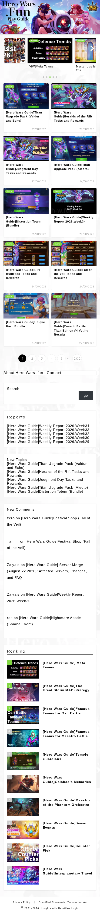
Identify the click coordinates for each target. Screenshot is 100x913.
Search (13, 389)
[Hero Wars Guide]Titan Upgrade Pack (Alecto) (47, 487)
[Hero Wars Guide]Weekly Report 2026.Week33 (48, 430)
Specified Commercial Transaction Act (63, 902)
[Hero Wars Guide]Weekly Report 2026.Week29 (48, 442)
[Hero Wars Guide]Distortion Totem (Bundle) (45, 491)
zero (11, 518)
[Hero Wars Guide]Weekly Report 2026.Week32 (48, 434)
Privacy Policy (22, 902)
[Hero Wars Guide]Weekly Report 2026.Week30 (48, 438)
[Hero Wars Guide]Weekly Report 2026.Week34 (48, 426)
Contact (54, 373)
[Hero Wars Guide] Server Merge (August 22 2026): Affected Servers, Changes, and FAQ (47, 571)
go (86, 395)
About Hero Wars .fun (23, 373)
